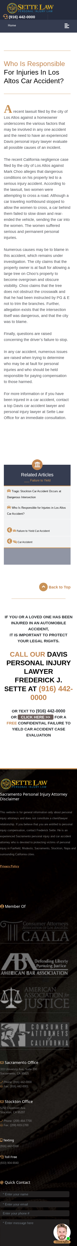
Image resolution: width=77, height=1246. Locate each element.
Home (12, 25)
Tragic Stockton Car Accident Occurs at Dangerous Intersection (34, 494)
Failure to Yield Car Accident (33, 530)
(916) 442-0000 (50, 711)
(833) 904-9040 (9, 1163)
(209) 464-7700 (22, 1120)
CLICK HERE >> (35, 717)
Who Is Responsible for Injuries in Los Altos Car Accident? (36, 510)
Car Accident (24, 542)
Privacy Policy (9, 866)
